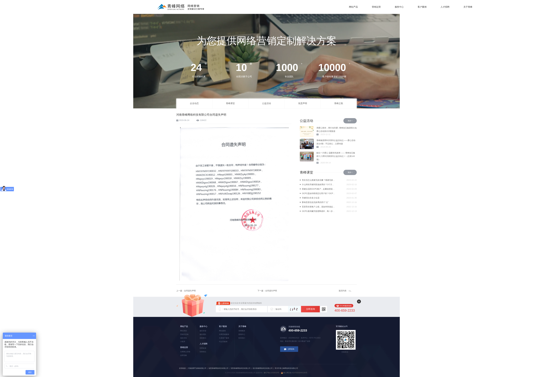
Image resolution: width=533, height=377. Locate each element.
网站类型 (183, 331)
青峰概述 (241, 331)
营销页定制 (184, 334)
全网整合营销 (185, 352)
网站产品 (353, 7)
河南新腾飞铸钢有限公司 (197, 368)
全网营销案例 (224, 334)
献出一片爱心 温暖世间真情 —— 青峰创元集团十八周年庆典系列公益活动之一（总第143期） (335, 156)
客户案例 (422, 7)
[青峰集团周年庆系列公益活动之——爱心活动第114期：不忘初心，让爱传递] (307, 144)
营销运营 (376, 7)
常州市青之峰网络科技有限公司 (286, 368)
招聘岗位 (203, 352)
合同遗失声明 (190, 291)
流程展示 (203, 338)
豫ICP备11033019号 (271, 373)
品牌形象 (183, 355)
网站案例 (222, 331)
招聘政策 (203, 348)
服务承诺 (203, 331)
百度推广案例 (224, 338)
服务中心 (399, 7)
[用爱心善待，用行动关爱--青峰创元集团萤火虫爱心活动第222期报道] (307, 131)
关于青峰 (467, 7)
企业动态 (194, 103)
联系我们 (241, 338)
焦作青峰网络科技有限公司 (263, 368)
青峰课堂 (230, 103)
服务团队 (203, 334)
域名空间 (183, 338)
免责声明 (302, 103)
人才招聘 (445, 7)
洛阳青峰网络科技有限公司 (218, 368)
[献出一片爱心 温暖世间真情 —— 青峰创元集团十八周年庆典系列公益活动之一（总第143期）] (307, 156)
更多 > (350, 121)
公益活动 (266, 103)
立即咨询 (310, 309)
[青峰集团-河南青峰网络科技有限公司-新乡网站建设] (180, 7)
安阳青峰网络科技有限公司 (241, 368)
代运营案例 (223, 342)
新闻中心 (241, 334)
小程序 (182, 342)
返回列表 (342, 291)
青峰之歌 (338, 103)
